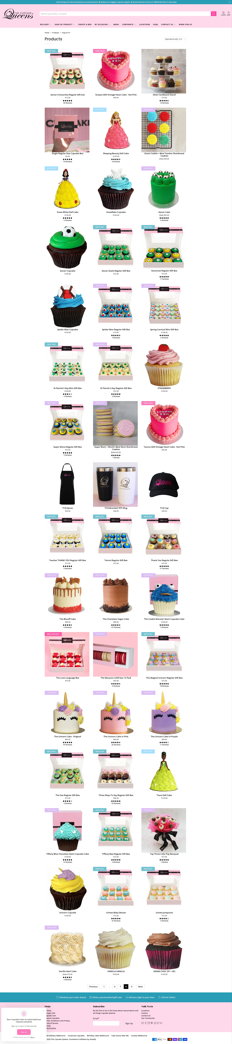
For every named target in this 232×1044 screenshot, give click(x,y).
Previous (93, 986)
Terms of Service (51, 1023)
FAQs (155, 24)
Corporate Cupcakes (76, 1035)
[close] (229, 2)
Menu (116, 24)
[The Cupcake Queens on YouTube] (161, 1024)
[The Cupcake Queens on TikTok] (155, 1024)
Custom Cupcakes (52, 1018)
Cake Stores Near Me (120, 1035)
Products (55, 33)
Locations (144, 24)
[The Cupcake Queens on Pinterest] (152, 1024)
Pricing (47, 1026)
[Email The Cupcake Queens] (142, 1024)
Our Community (148, 1018)
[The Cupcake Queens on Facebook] (145, 1024)
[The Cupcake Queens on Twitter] (158, 1024)
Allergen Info (50, 1013)
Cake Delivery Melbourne (55, 1035)
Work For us (185, 24)
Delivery (48, 1010)
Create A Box (85, 24)
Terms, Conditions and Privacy (57, 1021)
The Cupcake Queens (59, 1039)
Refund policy (50, 1028)
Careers (144, 1013)
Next (140, 986)
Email (96, 1018)
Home (47, 33)
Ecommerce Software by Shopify (82, 1039)
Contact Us (167, 24)
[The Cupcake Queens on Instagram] (149, 1024)
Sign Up (129, 1023)
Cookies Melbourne (139, 1035)
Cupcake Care (50, 1015)
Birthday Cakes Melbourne (98, 1035)
